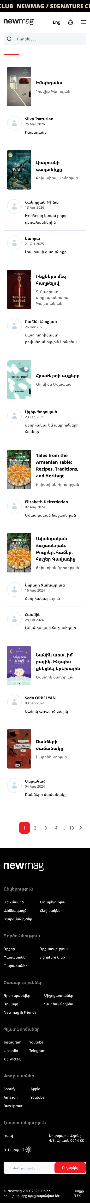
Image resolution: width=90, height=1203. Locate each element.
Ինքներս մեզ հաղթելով (51, 279)
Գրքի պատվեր (17, 995)
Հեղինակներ (51, 910)
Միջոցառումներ (58, 995)
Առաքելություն (53, 901)
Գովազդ (11, 1003)
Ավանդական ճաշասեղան (50, 515)
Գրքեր (9, 948)
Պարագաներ (16, 965)
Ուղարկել (70, 1167)
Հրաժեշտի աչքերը (58, 375)
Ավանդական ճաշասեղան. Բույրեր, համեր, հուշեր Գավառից (55, 549)
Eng (56, 22)
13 (71, 828)
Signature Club (52, 957)
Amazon (11, 1097)
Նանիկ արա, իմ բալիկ (46, 711)
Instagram (12, 1042)
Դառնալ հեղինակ (60, 1003)
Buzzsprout (13, 1105)
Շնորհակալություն (42, 598)
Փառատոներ (16, 957)
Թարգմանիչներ (18, 918)
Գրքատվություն (54, 948)
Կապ (8, 1135)
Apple (35, 1088)
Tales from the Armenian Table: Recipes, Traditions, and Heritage (57, 465)
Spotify (9, 1088)
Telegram (37, 1050)
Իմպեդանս (49, 82)
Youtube (36, 1042)
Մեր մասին (14, 901)
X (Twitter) (12, 1059)
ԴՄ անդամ (14, 1149)
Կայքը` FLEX (79, 1193)
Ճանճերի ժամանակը (49, 745)
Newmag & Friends (20, 1012)
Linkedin (11, 1050)
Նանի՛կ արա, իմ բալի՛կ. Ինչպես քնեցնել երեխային (58, 661)
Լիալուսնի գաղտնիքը (49, 166)
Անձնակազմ (15, 910)
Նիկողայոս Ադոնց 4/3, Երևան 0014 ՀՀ (66, 1138)
